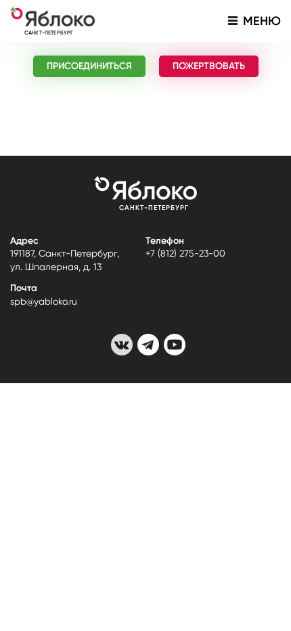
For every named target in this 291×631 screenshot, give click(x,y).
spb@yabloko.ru (43, 301)
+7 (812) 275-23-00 (185, 253)
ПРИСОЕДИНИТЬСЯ (89, 66)
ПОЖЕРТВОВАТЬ (209, 66)
